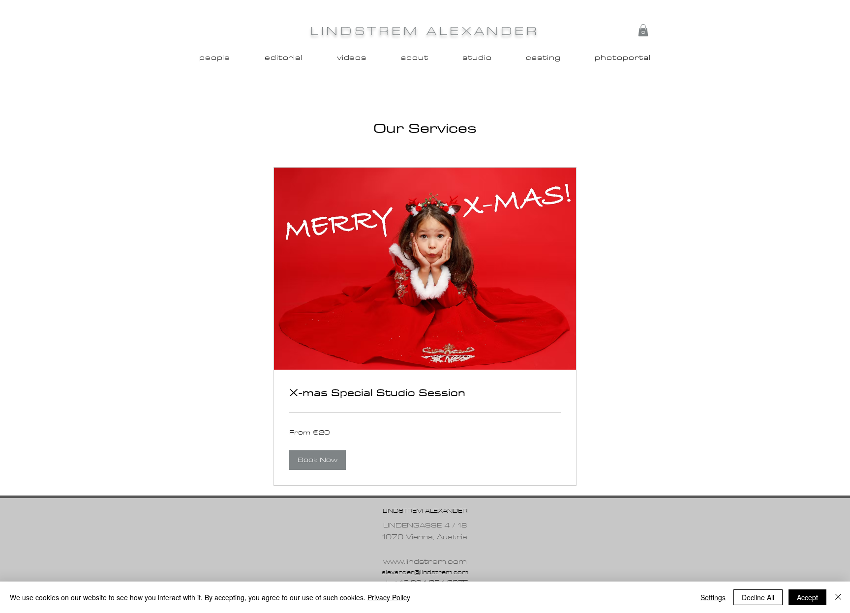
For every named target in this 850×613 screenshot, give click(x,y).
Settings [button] (713, 597)
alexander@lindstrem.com (425, 572)
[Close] (838, 597)
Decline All (758, 597)
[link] (425, 393)
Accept (807, 597)
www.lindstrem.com (425, 561)
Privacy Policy (388, 597)
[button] (643, 30)
